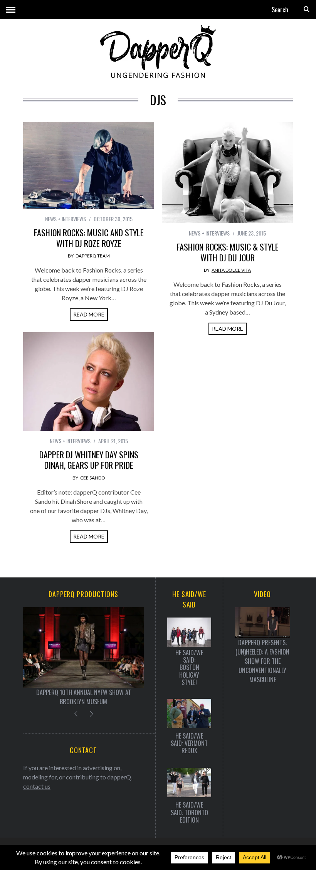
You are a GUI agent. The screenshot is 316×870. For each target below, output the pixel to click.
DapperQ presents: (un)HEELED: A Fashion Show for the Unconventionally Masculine (262, 661)
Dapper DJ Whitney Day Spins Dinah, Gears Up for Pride (88, 459)
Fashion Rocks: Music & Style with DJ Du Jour (227, 252)
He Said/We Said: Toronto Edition (189, 812)
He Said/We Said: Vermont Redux (189, 743)
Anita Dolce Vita (231, 270)
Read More (88, 314)
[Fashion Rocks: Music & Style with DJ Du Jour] (227, 172)
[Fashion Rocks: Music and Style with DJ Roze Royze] (88, 165)
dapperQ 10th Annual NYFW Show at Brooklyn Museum (83, 697)
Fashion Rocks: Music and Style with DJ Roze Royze (89, 237)
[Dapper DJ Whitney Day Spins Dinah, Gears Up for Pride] (88, 381)
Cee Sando (92, 478)
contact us (36, 786)
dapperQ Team (93, 256)
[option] (83, 656)
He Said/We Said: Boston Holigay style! (189, 667)
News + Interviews (65, 219)
